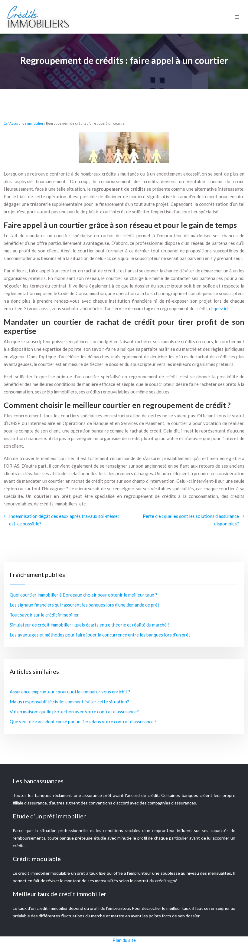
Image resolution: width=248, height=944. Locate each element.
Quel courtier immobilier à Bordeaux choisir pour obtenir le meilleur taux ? (83, 594)
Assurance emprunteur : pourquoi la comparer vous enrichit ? (70, 691)
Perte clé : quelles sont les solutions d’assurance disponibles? (191, 519)
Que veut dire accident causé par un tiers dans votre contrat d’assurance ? (83, 721)
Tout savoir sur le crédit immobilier (44, 614)
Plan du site (124, 940)
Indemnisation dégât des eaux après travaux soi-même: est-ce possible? (64, 519)
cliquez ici (218, 308)
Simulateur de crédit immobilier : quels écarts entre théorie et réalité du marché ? (90, 624)
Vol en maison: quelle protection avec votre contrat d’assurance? (74, 711)
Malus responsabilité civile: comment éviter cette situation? (69, 701)
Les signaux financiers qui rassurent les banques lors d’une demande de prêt (84, 604)
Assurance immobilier (26, 123)
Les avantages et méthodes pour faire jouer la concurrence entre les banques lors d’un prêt (100, 634)
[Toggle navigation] (236, 16)
